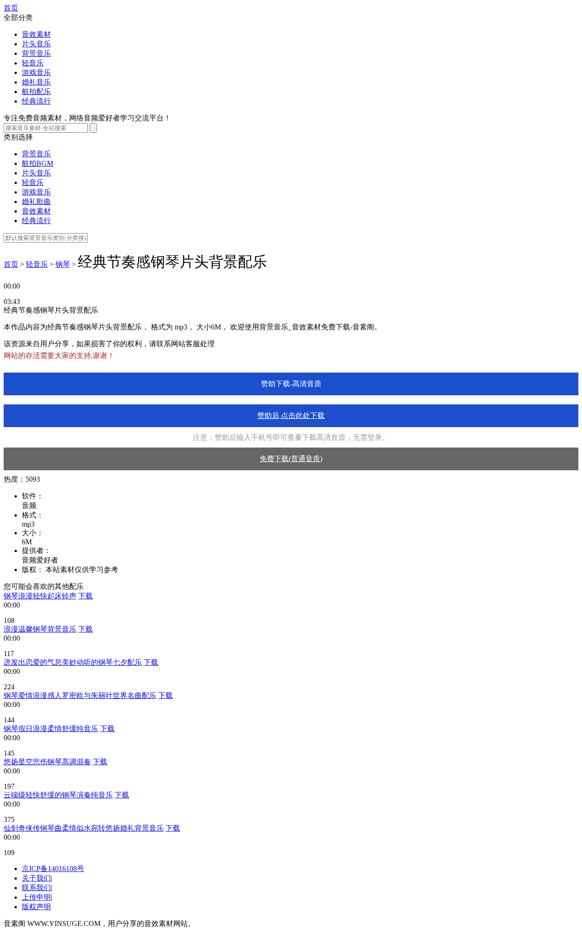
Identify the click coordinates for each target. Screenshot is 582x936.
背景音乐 (36, 53)
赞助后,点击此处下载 (291, 415)
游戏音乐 (36, 72)
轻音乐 (33, 63)
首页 (11, 8)
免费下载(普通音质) (291, 459)
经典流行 (36, 101)
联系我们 (36, 887)
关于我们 (36, 878)
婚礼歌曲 (36, 201)
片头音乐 (36, 44)
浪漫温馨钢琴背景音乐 (40, 629)
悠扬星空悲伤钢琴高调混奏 (47, 762)
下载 (85, 596)
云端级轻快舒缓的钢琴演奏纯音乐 (58, 795)
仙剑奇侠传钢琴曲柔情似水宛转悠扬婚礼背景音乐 (84, 828)
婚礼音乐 (36, 82)
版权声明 (36, 907)
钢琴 (62, 264)
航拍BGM (37, 163)
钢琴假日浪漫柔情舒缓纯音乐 (51, 728)
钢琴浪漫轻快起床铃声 (40, 596)
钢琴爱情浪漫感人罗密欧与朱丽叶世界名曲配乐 (80, 695)
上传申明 (36, 897)
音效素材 (36, 34)
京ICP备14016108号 (53, 868)
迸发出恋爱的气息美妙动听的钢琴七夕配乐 (73, 662)
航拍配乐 (36, 91)
